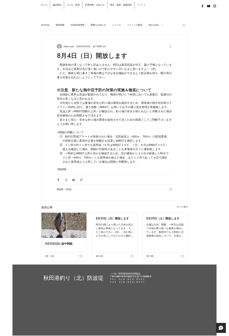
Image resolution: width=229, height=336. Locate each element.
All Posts (45, 25)
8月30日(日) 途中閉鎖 (58, 243)
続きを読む (154, 25)
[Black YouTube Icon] (208, 6)
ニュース (116, 25)
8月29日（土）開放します (162, 218)
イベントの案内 (134, 25)
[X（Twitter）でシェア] (65, 179)
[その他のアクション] (170, 46)
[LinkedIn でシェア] (73, 179)
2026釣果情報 (77, 25)
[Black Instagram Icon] (215, 6)
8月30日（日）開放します (112, 218)
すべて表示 (182, 207)
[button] (183, 25)
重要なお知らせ (98, 25)
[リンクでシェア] (81, 179)
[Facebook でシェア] (58, 179)
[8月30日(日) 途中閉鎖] (63, 225)
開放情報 (60, 25)
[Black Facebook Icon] (202, 6)
